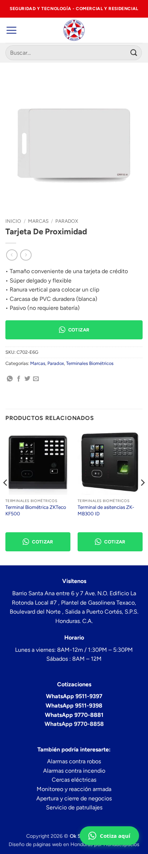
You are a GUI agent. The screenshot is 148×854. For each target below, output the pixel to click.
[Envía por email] (36, 379)
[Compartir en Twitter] (27, 379)
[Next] (142, 497)
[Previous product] (25, 255)
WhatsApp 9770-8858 (74, 723)
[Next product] (11, 255)
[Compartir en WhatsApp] (10, 379)
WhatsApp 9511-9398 (74, 705)
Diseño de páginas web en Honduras (51, 844)
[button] (11, 30)
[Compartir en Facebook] (19, 379)
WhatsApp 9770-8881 (74, 714)
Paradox (66, 221)
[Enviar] (134, 53)
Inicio (13, 221)
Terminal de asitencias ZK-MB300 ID (106, 510)
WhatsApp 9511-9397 (74, 696)
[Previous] (5, 497)
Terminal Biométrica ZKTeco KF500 (35, 510)
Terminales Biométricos (90, 363)
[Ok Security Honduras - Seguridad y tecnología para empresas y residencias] (74, 30)
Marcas (38, 221)
